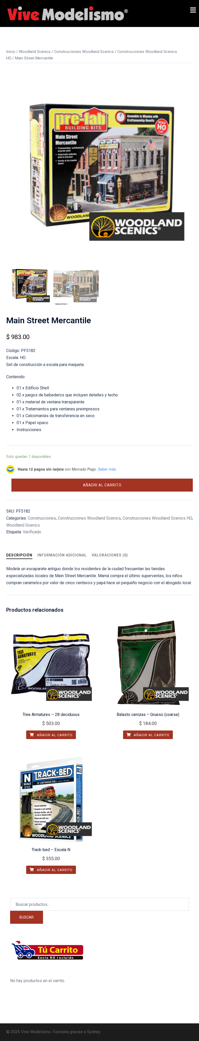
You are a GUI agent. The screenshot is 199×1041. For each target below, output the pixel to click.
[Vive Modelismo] (67, 13)
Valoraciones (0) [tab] (110, 555)
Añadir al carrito (102, 485)
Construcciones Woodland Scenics (84, 51)
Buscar (26, 917)
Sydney (94, 1031)
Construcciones (42, 518)
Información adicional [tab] (62, 555)
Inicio (10, 51)
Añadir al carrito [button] (54, 735)
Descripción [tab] (19, 555)
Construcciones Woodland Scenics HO (157, 518)
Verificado (32, 531)
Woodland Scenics (35, 51)
